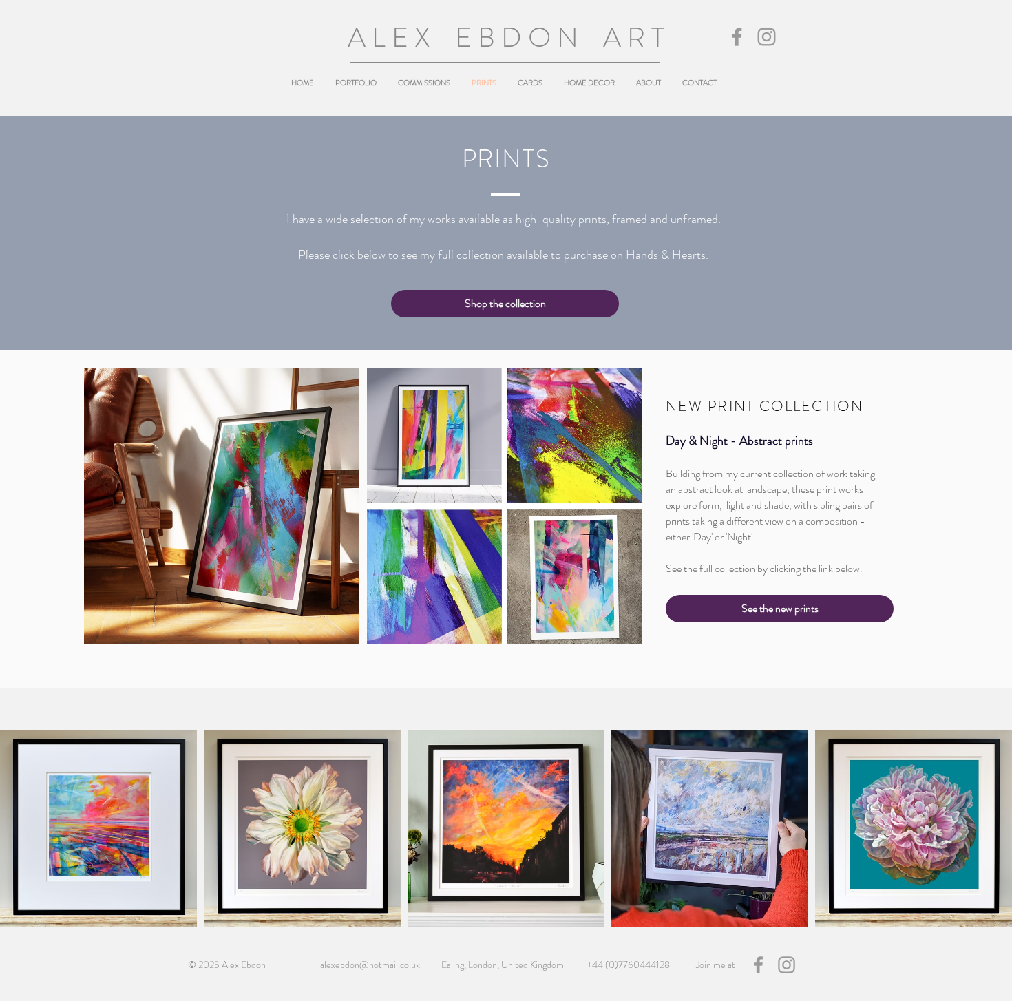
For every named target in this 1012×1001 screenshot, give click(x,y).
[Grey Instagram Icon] (767, 37)
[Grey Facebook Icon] (737, 37)
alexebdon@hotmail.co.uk (370, 964)
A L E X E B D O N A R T (506, 37)
